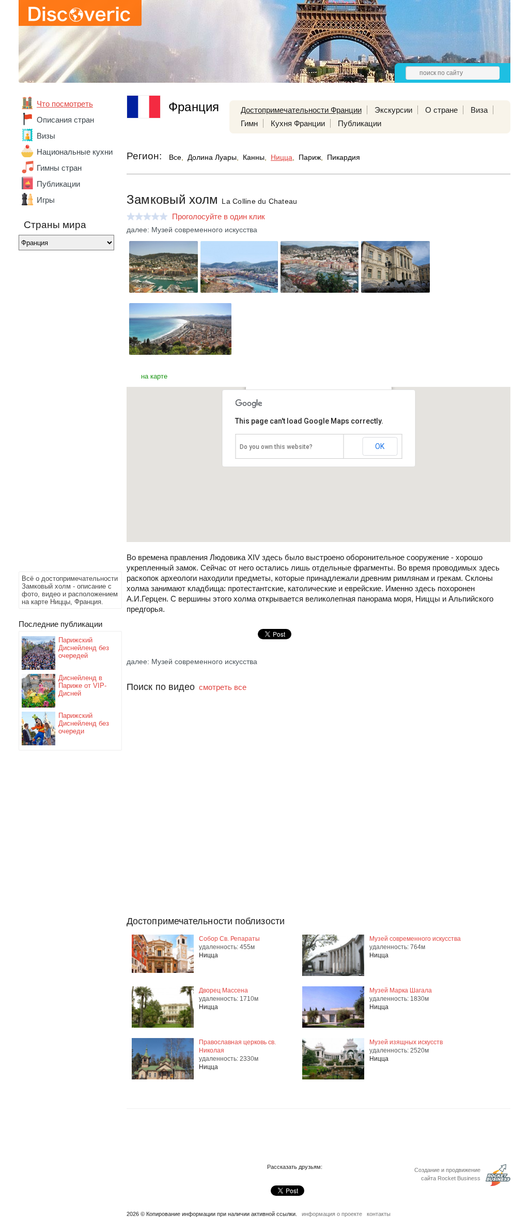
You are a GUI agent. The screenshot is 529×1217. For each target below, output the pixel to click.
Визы (46, 135)
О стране (441, 110)
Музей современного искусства (415, 938)
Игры (46, 200)
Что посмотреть (65, 103)
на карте (154, 376)
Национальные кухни (75, 151)
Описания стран (65, 119)
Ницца (281, 157)
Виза (479, 110)
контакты (379, 1214)
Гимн (249, 123)
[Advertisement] (60, 414)
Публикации (58, 183)
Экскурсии (393, 110)
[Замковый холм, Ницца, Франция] (163, 290)
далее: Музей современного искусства (192, 230)
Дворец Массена (223, 990)
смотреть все (222, 687)
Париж (310, 157)
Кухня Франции (298, 123)
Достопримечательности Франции (301, 110)
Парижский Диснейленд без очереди (83, 723)
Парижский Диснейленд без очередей (83, 647)
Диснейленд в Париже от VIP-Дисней (82, 685)
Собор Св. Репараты (229, 938)
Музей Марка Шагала (400, 990)
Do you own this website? (276, 446)
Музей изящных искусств (406, 1042)
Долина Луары (212, 157)
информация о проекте (332, 1214)
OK (379, 446)
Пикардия (343, 157)
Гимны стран (59, 167)
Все (175, 157)
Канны (253, 157)
